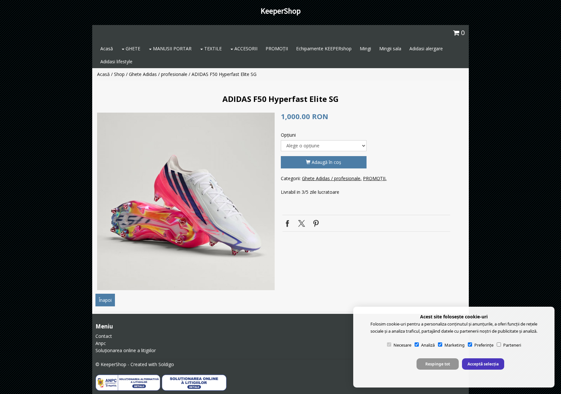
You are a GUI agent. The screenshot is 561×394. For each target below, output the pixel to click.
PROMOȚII (277, 48)
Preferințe (483, 345)
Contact (103, 336)
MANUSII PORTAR (172, 48)
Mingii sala (390, 48)
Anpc (100, 343)
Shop (119, 74)
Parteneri (512, 345)
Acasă (106, 48)
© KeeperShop (110, 364)
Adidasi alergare (426, 48)
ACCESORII (245, 48)
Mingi (365, 48)
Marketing (454, 345)
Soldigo (166, 364)
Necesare (402, 345)
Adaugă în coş (325, 162)
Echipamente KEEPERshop (324, 48)
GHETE (132, 48)
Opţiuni (288, 135)
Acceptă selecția (483, 364)
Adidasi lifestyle (116, 61)
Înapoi (105, 300)
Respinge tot (437, 364)
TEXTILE (212, 48)
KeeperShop (281, 11)
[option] (186, 201)
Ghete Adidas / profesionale (158, 74)
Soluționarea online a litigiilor (125, 350)
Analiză (428, 345)
